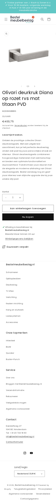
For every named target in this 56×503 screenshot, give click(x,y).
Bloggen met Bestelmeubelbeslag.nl (24, 384)
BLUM (8, 347)
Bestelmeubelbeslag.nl (26, 485)
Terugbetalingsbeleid (24, 489)
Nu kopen (28, 216)
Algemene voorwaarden (18, 409)
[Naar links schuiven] (21, 86)
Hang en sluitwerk (14, 310)
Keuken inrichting (14, 303)
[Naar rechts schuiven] (34, 86)
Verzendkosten (20, 125)
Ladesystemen (13, 316)
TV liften (10, 291)
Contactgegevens (29, 498)
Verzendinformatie (15, 390)
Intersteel (10, 340)
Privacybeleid (45, 489)
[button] (6, 19)
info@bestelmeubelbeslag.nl (20, 436)
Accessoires (12, 322)
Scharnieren (12, 272)
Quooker (10, 353)
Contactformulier (14, 442)
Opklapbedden (13, 278)
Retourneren (12, 396)
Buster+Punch (13, 359)
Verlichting (11, 297)
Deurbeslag (11, 284)
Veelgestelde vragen (16, 402)
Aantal (5, 191)
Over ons (10, 377)
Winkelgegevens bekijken (19, 238)
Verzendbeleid (43, 493)
